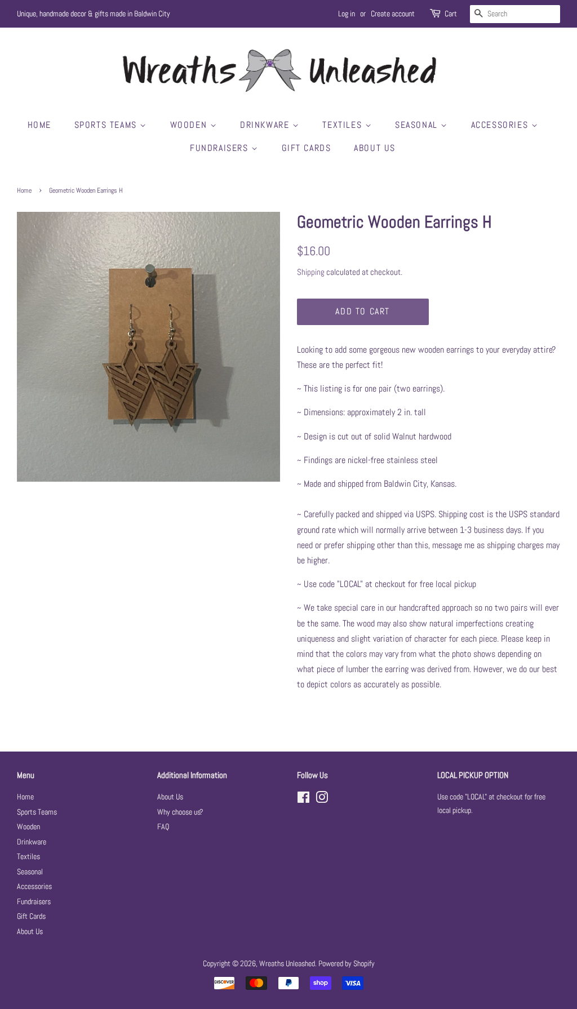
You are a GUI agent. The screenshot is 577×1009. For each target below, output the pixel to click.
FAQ (163, 827)
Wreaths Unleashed (287, 963)
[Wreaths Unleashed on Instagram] (322, 799)
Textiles (343, 125)
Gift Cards (306, 148)
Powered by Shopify (346, 963)
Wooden (190, 125)
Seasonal (418, 125)
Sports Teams (107, 125)
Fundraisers (220, 148)
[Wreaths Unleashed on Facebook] (303, 799)
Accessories (501, 125)
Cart (451, 13)
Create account (393, 13)
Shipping (311, 271)
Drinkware (266, 125)
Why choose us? (180, 812)
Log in (346, 13)
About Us (375, 148)
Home (39, 125)
